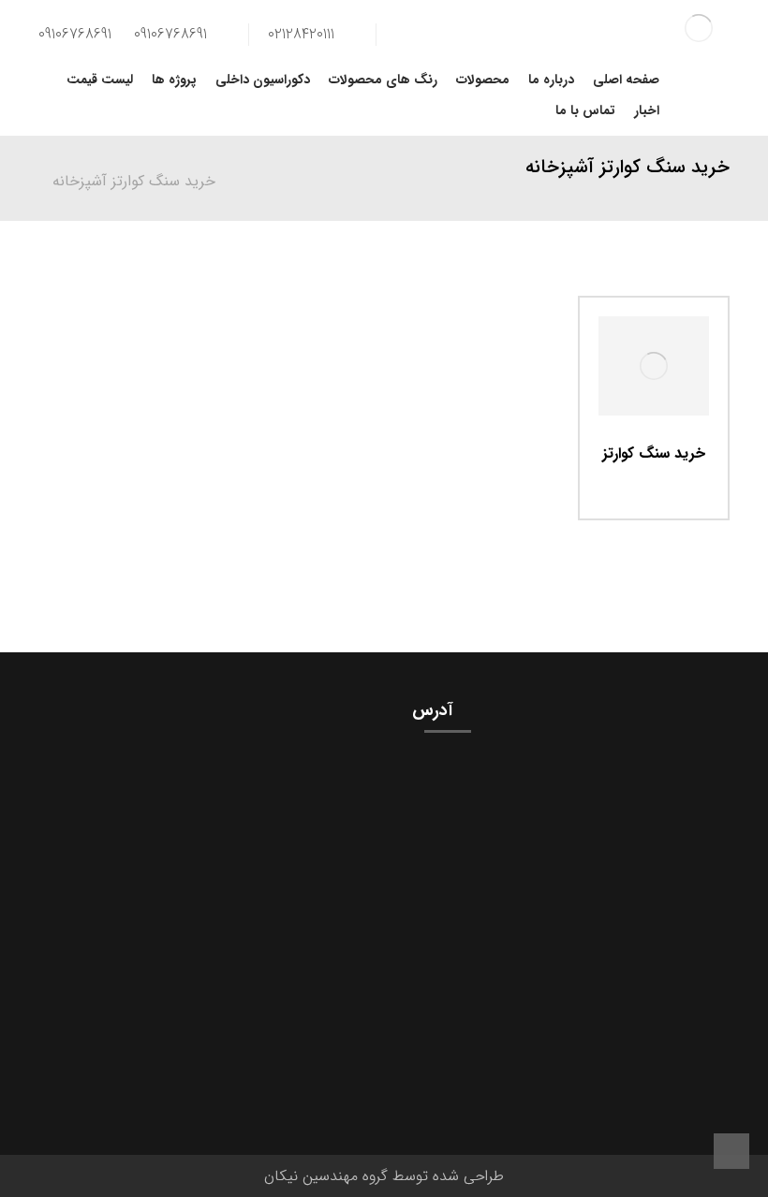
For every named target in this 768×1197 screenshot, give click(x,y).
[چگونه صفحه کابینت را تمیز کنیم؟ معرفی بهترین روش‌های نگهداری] (673, 788)
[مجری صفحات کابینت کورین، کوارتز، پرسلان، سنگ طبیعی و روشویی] (699, 27)
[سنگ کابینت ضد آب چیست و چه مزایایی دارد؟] (673, 945)
